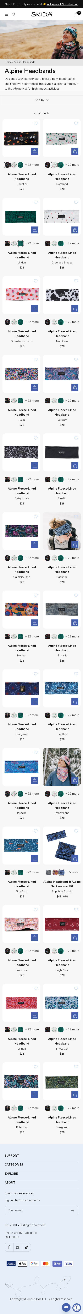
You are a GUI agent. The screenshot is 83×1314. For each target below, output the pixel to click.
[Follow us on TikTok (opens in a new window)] (26, 1247)
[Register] (73, 1210)
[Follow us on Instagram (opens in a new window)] (17, 1247)
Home (8, 62)
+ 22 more (32, 165)
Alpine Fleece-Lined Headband (22, 176)
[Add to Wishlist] (35, 123)
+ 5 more (72, 872)
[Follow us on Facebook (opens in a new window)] (9, 1247)
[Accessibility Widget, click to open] (76, 1307)
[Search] (13, 14)
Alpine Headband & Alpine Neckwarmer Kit (62, 884)
